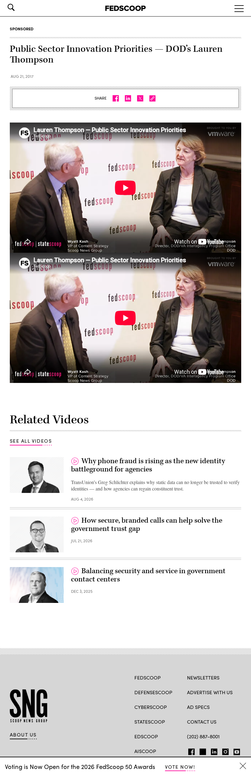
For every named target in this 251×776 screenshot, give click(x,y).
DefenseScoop (153, 692)
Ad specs (198, 707)
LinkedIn (214, 751)
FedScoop (147, 677)
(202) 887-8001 (203, 736)
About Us (23, 735)
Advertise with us (210, 692)
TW (201, 751)
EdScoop (146, 736)
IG (223, 751)
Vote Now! (180, 766)
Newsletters (203, 677)
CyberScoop (150, 707)
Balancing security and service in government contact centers (148, 575)
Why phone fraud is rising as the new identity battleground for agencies (148, 465)
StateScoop (149, 721)
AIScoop (145, 751)
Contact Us (201, 721)
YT (235, 751)
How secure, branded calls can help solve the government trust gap (146, 525)
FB (190, 751)
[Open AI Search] (19, 7)
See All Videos (31, 440)
